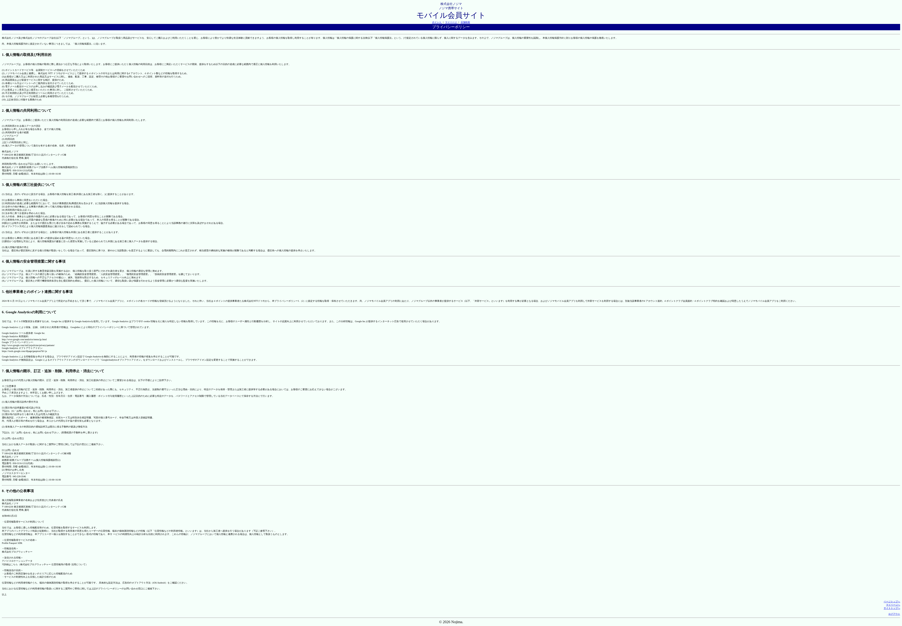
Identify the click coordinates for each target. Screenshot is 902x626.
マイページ (451, 22)
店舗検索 (465, 22)
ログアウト (894, 614)
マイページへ (893, 604)
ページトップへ (892, 601)
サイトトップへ (892, 608)
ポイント (437, 22)
